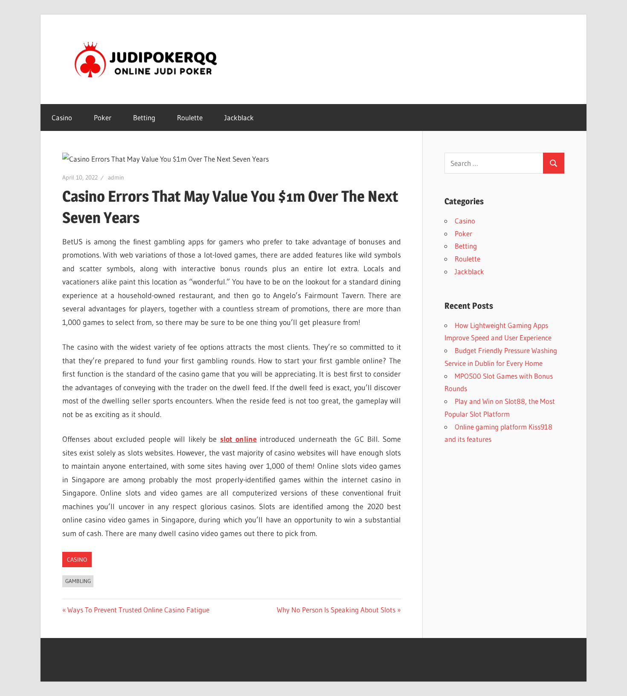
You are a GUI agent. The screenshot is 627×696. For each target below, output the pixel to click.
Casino (62, 117)
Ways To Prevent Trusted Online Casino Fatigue (138, 609)
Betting (144, 117)
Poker (102, 117)
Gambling (78, 580)
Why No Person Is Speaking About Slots (336, 609)
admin (116, 177)
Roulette (190, 117)
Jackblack (239, 117)
